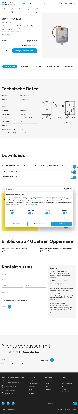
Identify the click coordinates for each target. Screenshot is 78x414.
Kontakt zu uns (68, 66)
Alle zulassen (61, 223)
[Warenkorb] (70, 3)
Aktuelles (48, 377)
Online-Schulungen (67, 383)
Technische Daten (9, 66)
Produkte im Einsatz (53, 66)
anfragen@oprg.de (64, 296)
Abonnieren (45, 360)
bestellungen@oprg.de (57, 298)
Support (64, 377)
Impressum (75, 409)
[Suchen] (60, 3)
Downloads (24, 66)
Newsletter (48, 389)
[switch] (30, 213)
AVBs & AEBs (67, 409)
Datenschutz (33, 204)
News (46, 386)
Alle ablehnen (16, 223)
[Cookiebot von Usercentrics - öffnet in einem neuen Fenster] (65, 189)
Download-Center (67, 381)
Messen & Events (50, 381)
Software (31, 393)
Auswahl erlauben (39, 223)
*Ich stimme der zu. (15, 300)
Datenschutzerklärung (18, 300)
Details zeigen (65, 218)
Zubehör (39, 66)
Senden (4, 307)
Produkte (32, 377)
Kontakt (64, 389)
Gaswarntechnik (33, 383)
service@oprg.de (65, 290)
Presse (47, 383)
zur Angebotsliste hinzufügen (24, 51)
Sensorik (31, 381)
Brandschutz (32, 386)
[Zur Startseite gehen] (8, 3)
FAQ (63, 386)
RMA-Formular (66, 392)
